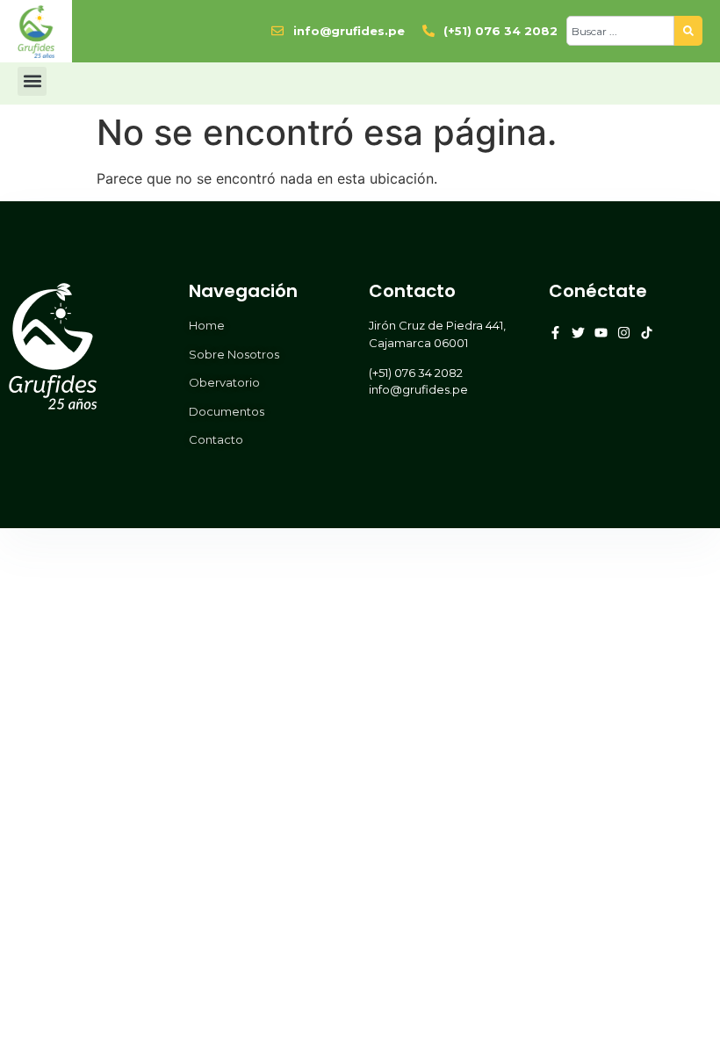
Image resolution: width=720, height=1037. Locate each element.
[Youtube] (601, 332)
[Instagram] (623, 332)
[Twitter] (578, 332)
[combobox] (620, 31)
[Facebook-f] (555, 332)
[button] (32, 81)
